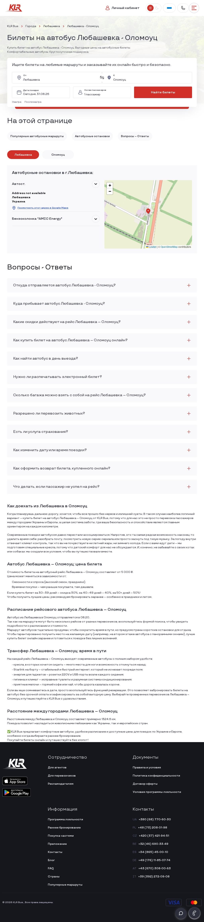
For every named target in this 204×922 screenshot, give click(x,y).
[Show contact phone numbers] (183, 8)
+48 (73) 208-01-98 (152, 827)
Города (31, 26)
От (24, 75)
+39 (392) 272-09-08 (154, 876)
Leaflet (152, 246)
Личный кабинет (125, 8)
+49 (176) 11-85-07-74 (154, 860)
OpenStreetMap (169, 246)
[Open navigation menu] (194, 8)
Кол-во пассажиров (95, 90)
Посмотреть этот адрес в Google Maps (43, 207)
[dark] (156, 8)
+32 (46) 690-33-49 (153, 844)
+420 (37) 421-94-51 (154, 835)
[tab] (23, 154)
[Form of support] (180, 913)
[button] (17, 102)
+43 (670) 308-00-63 (154, 868)
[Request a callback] (194, 913)
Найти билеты (163, 92)
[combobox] (60, 77)
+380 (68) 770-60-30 (155, 819)
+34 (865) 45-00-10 (153, 852)
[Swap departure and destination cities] (102, 78)
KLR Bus (12, 26)
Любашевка (51, 26)
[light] (150, 8)
